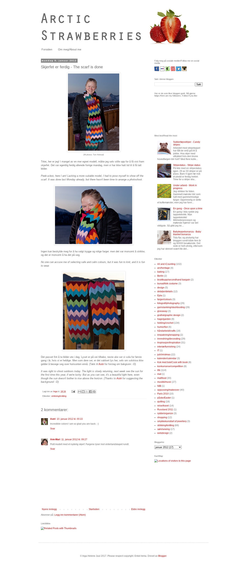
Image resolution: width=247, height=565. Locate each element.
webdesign (163, 433)
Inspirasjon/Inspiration (168, 342)
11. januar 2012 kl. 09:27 (74, 439)
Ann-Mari (55, 439)
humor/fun (162, 327)
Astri (101, 364)
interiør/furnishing (166, 346)
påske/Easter (164, 397)
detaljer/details (165, 291)
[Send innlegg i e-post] (73, 391)
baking (160, 271)
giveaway (162, 311)
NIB (159, 386)
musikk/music (164, 382)
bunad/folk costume (167, 283)
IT (158, 350)
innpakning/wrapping (168, 335)
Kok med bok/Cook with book (172, 362)
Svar (52, 428)
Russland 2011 (165, 409)
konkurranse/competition (170, 366)
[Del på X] (87, 392)
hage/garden (164, 319)
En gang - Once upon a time (187, 208)
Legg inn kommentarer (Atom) (70, 514)
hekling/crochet (165, 323)
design (160, 287)
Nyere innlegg (49, 509)
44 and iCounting (166, 264)
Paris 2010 (163, 393)
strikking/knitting (58, 396)
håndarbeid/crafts (166, 330)
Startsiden (94, 509)
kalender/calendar (166, 358)
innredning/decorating (168, 338)
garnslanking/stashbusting (171, 307)
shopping (162, 417)
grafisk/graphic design (168, 315)
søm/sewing (163, 429)
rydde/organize (165, 413)
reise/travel (163, 405)
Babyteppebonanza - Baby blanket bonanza (187, 233)
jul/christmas (163, 354)
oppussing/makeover (168, 389)
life (158, 370)
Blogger (162, 556)
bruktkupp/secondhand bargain (173, 279)
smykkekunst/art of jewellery (172, 421)
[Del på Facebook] (90, 392)
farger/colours (164, 299)
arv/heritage (163, 268)
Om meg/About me (69, 49)
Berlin (160, 275)
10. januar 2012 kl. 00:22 (70, 419)
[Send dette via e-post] (79, 392)
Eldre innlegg (138, 509)
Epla (159, 295)
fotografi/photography (168, 303)
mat (159, 374)
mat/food (161, 378)
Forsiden (46, 49)
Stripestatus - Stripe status (186, 165)
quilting (161, 401)
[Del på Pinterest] (94, 392)
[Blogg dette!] (83, 392)
